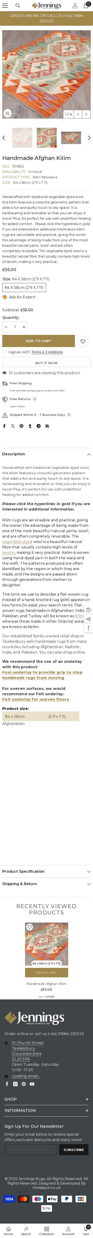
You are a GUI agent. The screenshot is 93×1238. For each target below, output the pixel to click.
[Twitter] (13, 425)
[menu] (5, 5)
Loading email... (26, 1076)
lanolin (8, 552)
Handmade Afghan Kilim (46, 984)
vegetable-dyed (17, 542)
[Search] (18, 5)
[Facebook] (4, 425)
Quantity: (10, 317)
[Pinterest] (21, 425)
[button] (78, 114)
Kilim (79, 616)
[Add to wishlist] (82, 341)
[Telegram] (39, 425)
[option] (46, 18)
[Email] (47, 425)
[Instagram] (15, 1084)
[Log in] (75, 5)
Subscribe (74, 1150)
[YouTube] (32, 1084)
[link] (26, 1230)
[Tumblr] (30, 425)
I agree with (19, 352)
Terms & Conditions (47, 352)
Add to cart (38, 341)
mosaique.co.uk (47, 1187)
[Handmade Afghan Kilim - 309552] (46, 944)
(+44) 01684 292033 (66, 1034)
